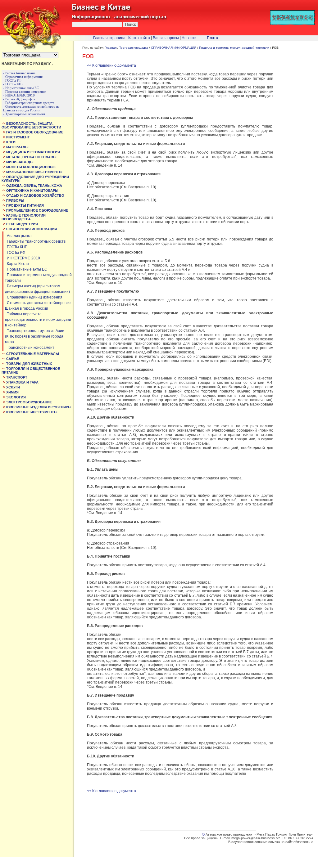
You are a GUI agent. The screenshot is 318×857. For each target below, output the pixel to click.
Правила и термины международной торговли (234, 47)
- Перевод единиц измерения (24, 91)
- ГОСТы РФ (12, 80)
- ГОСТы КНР (13, 84)
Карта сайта (139, 38)
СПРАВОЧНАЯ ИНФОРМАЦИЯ (173, 47)
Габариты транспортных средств (35, 241)
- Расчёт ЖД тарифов (19, 99)
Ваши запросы (166, 38)
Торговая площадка (133, 47)
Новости (189, 38)
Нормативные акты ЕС (26, 269)
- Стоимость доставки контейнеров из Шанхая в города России (31, 108)
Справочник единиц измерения (33, 297)
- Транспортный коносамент (24, 114)
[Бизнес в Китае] (30, 48)
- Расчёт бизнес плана (19, 73)
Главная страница (109, 38)
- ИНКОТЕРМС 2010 (19, 95)
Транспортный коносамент (29, 347)
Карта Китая (17, 264)
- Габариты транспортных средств (28, 103)
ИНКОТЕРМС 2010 (22, 258)
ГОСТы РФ (15, 252)
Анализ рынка (18, 236)
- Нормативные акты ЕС (21, 88)
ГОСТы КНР (16, 247)
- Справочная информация (23, 77)
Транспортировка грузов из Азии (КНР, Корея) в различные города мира (34, 336)
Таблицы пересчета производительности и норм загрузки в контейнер (38, 319)
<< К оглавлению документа (111, 65)
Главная (110, 47)
